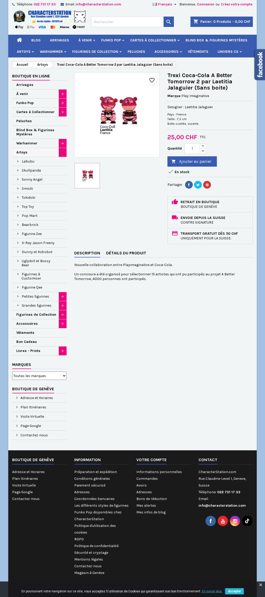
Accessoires (166, 51)
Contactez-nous (34, 435)
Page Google (30, 426)
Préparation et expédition (95, 472)
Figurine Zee (32, 234)
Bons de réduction (151, 499)
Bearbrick (30, 225)
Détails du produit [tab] (126, 252)
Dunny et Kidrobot (37, 252)
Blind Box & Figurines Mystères (216, 40)
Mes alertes (146, 505)
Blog (36, 40)
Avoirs (141, 485)
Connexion (205, 4)
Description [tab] (87, 252)
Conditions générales (92, 478)
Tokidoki (28, 197)
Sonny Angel (32, 179)
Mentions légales (88, 559)
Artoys (24, 51)
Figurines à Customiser (31, 276)
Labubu (28, 161)
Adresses (82, 492)
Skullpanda (31, 170)
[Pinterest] (207, 185)
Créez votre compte (236, 4)
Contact (207, 459)
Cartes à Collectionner (153, 40)
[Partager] (189, 185)
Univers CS (228, 51)
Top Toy (28, 206)
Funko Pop (111, 40)
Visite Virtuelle (32, 416)
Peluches (136, 51)
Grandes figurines (36, 305)
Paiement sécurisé (89, 485)
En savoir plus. (212, 591)
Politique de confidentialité (96, 546)
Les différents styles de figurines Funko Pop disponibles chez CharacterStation (101, 512)
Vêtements (198, 51)
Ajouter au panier (191, 161)
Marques (21, 364)
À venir (85, 40)
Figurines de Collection (95, 51)
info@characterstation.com (98, 4)
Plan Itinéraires (33, 407)
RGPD (79, 539)
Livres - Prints (28, 351)
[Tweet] (198, 185)
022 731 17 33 (45, 4)
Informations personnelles (159, 472)
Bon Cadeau (26, 342)
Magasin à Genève (89, 573)
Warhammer (51, 51)
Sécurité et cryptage (91, 552)
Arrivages (59, 40)
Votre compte (151, 459)
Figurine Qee (32, 287)
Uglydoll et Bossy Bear (35, 263)
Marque (174, 96)
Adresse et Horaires (36, 398)
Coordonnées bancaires (94, 499)
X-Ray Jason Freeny (38, 243)
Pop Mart (30, 215)
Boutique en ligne (31, 75)
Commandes (147, 478)
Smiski (27, 188)
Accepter (234, 591)
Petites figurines (35, 296)
